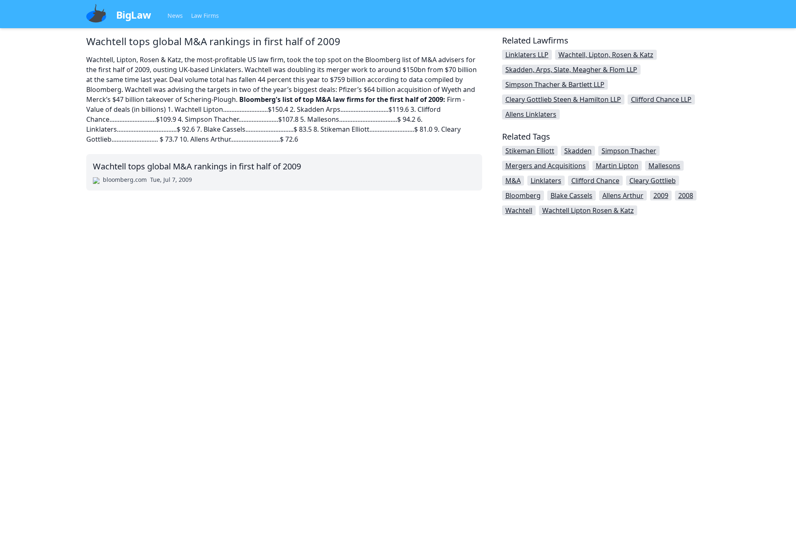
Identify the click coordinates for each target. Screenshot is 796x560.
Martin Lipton (617, 165)
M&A (513, 180)
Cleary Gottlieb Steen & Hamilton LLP (563, 99)
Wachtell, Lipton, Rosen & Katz (605, 54)
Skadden (578, 150)
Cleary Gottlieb (652, 180)
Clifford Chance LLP (661, 99)
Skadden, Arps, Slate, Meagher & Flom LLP (571, 69)
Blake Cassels (571, 195)
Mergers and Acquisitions (545, 165)
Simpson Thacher (629, 150)
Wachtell (518, 210)
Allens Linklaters (530, 114)
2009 (660, 195)
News (175, 15)
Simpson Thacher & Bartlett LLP (554, 84)
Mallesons (664, 165)
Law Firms (205, 15)
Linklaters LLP (526, 54)
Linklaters (546, 180)
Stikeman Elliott (529, 150)
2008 (685, 195)
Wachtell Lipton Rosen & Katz (588, 210)
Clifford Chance (595, 180)
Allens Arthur (622, 195)
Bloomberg (523, 195)
